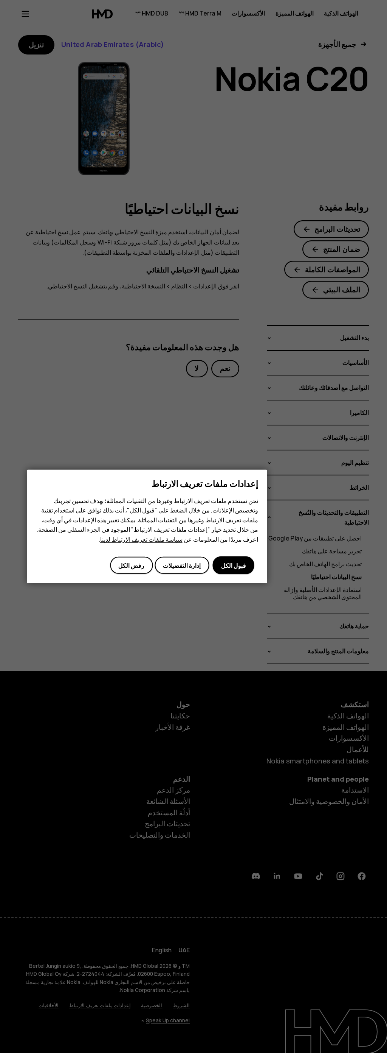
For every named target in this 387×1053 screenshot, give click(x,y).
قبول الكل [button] (233, 565)
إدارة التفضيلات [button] (182, 565)
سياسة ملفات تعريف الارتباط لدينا (141, 539)
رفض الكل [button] (131, 565)
